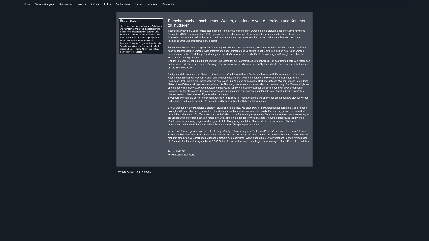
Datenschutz (169, 4)
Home (27, 4)
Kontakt (152, 4)
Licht (106, 4)
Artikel (94, 4)
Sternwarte (65, 4)
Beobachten (122, 4)
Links (138, 4)
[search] (180, 2)
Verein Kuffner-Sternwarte (181, 154)
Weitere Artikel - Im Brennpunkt (134, 171)
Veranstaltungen (44, 4)
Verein (81, 4)
